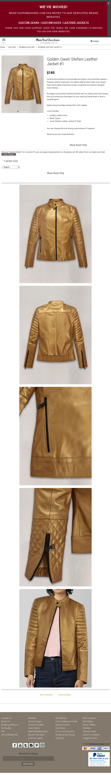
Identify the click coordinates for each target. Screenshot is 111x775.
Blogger (31, 745)
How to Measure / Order (66, 721)
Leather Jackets (76, 22)
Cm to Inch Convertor (65, 731)
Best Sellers (88, 721)
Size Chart (8, 154)
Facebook (14, 745)
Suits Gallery (34, 728)
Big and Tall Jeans (36, 735)
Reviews (32, 718)
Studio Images (34, 721)
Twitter (25, 745)
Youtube (20, 745)
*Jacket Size (11, 161)
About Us (5, 721)
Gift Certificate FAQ (9, 735)
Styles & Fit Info (62, 725)
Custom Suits (51, 22)
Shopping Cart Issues (65, 735)
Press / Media (89, 725)
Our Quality (6, 728)
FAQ (3, 731)
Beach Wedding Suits (38, 731)
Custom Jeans (28, 22)
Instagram (42, 745)
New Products (89, 718)
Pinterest (36, 745)
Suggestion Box (90, 738)
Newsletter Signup (28, 753)
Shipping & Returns (9, 725)
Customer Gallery (36, 725)
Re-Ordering (61, 718)
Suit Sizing (60, 728)
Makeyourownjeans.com (99, 744)
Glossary (60, 738)
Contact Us (6, 718)
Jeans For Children (91, 735)
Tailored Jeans (89, 731)
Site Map (86, 728)
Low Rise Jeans (35, 738)
